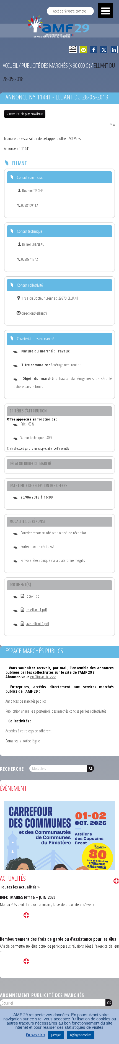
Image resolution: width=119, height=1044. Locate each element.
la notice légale (29, 740)
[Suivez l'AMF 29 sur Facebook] (93, 49)
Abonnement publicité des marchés (42, 995)
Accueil (10, 65)
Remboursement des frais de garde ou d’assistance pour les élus (58, 939)
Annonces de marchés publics (26, 701)
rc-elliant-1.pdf (36, 609)
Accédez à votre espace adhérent (28, 730)
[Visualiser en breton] (72, 49)
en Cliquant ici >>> (43, 676)
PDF (114, 124)
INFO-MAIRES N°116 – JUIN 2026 (27, 897)
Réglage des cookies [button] (80, 1034)
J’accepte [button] (56, 1034)
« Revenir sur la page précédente (25, 113)
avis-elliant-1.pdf (37, 623)
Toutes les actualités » (20, 887)
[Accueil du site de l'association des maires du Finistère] (59, 26)
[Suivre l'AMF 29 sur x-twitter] (103, 49)
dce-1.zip (33, 596)
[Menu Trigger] (105, 10)
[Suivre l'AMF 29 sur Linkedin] (113, 49)
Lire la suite (116, 881)
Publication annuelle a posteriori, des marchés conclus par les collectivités (56, 711)
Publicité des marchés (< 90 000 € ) (55, 65)
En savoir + (35, 1035)
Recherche (12, 768)
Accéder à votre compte (69, 11)
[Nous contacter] (83, 49)
